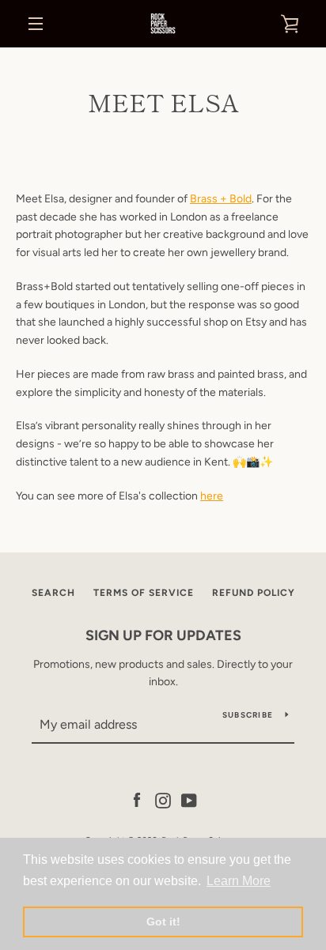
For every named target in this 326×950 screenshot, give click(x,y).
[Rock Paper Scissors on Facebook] (137, 799)
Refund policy (253, 592)
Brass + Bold (221, 198)
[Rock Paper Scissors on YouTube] (189, 799)
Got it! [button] (163, 921)
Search (53, 592)
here (211, 496)
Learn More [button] (239, 881)
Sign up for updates (163, 635)
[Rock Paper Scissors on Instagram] (163, 799)
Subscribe (247, 715)
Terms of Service (143, 592)
